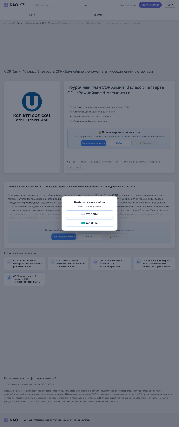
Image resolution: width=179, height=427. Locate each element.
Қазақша (92, 223)
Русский (92, 214)
